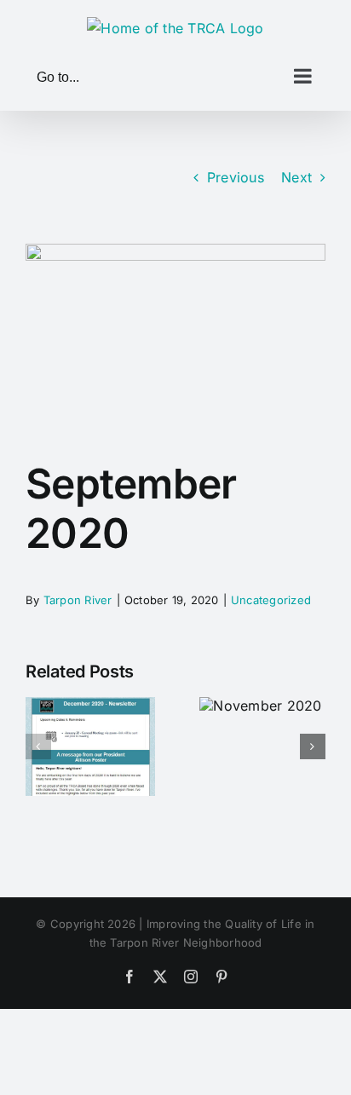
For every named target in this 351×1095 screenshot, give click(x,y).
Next (296, 177)
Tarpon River (77, 600)
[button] (38, 746)
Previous (235, 177)
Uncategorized (271, 600)
